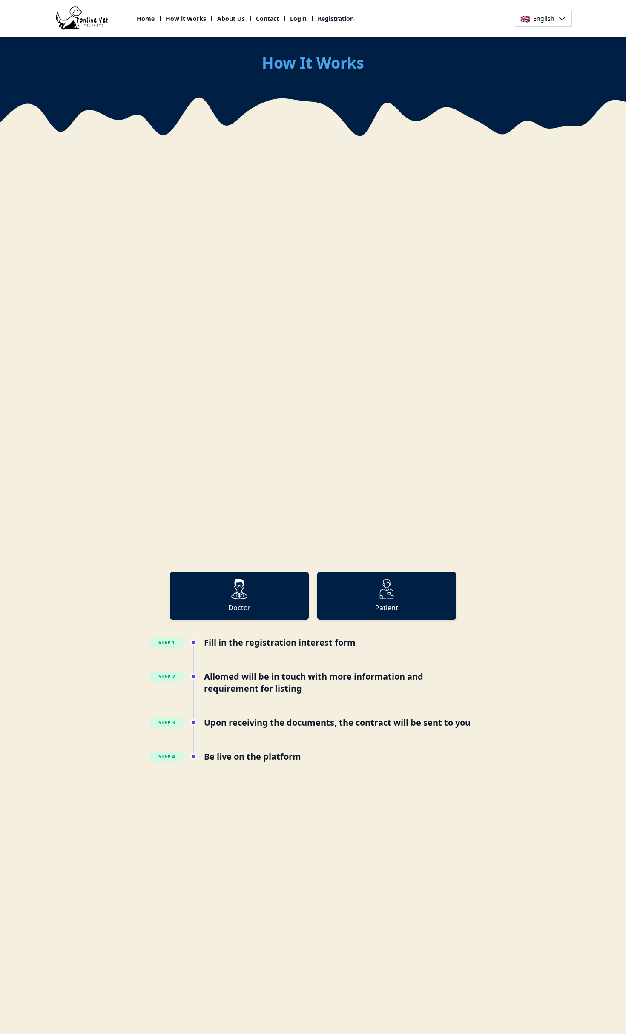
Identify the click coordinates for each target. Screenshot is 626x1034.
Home (146, 18)
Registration (336, 18)
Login (298, 18)
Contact (267, 18)
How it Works (186, 18)
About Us (231, 18)
